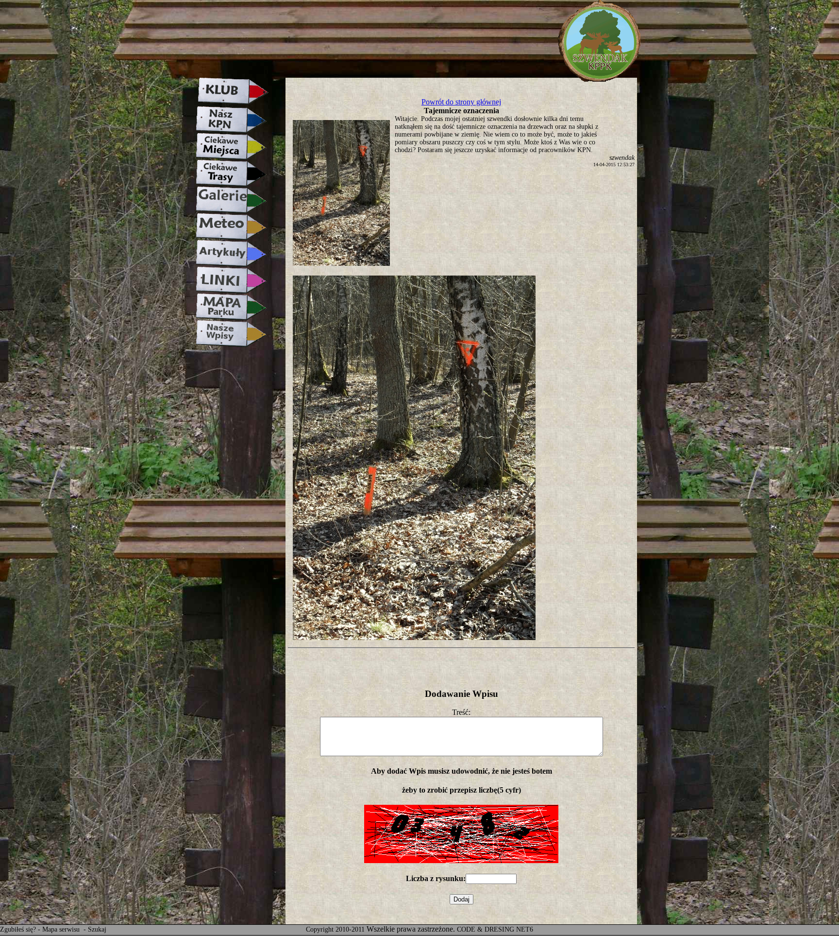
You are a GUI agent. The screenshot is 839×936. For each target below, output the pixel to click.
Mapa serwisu (62, 929)
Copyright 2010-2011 (335, 929)
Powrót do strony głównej (461, 102)
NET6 (524, 929)
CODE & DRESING (485, 929)
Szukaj (97, 929)
